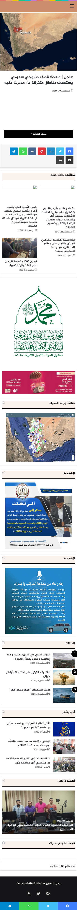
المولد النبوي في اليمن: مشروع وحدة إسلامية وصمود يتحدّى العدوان (28, 656)
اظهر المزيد (39, 134)
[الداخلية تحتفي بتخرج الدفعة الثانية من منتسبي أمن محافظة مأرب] (64, 764)
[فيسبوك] (69, 151)
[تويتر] (60, 151)
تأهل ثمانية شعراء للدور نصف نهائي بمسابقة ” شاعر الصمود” (28, 725)
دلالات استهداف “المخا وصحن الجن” (29, 690)
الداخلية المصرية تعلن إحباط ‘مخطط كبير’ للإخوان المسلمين (39, 827)
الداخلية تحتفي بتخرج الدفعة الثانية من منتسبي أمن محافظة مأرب (28, 760)
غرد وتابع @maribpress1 (62, 866)
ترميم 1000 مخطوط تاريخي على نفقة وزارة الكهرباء (21, 263)
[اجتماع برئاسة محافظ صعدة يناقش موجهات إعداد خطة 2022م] (64, 746)
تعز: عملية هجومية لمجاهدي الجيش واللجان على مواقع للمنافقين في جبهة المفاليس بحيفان (58, 245)
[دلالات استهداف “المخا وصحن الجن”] (64, 695)
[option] (38, 812)
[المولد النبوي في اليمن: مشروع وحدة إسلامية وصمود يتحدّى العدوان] (64, 660)
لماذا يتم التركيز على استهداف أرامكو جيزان (28, 674)
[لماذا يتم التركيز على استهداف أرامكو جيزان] (64, 677)
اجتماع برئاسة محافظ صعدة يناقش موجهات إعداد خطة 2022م (29, 743)
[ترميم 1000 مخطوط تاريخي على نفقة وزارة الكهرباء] (19, 248)
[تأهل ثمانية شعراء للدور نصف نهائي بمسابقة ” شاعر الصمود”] (64, 729)
